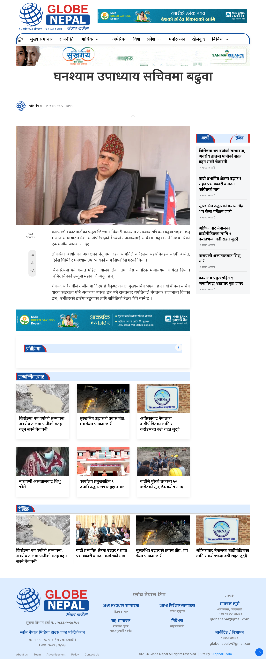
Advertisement (56, 654)
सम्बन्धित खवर (31, 377)
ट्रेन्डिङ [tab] (239, 138)
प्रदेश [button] (151, 39)
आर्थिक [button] (87, 39)
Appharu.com (222, 654)
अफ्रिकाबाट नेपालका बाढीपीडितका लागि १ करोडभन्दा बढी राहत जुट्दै (160, 424)
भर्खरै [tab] (205, 138)
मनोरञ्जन (177, 39)
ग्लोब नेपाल (35, 106)
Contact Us (92, 654)
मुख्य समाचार (41, 39)
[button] (259, 652)
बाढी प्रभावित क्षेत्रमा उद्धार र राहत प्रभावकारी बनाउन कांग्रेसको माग (220, 184)
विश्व (136, 39)
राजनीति (66, 39)
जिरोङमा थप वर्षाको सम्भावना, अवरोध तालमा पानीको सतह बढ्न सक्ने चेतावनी (42, 424)
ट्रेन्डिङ (23, 510)
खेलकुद (198, 39)
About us (22, 654)
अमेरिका (119, 39)
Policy (75, 654)
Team (37, 654)
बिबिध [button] (217, 39)
